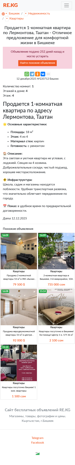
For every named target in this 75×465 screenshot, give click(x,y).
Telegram (37, 438)
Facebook (37, 442)
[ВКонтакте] (43, 74)
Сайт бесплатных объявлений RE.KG (37, 410)
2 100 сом (56, 340)
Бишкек (14, 13)
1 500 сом (19, 396)
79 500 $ (19, 284)
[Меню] (66, 5)
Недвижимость (39, 13)
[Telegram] (32, 74)
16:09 (5, 235)
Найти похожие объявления (37, 63)
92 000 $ (19, 340)
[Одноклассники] (37, 74)
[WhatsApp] (26, 74)
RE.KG (10, 5)
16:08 (5, 291)
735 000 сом (56, 284)
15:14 (43, 291)
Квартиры (16, 18)
